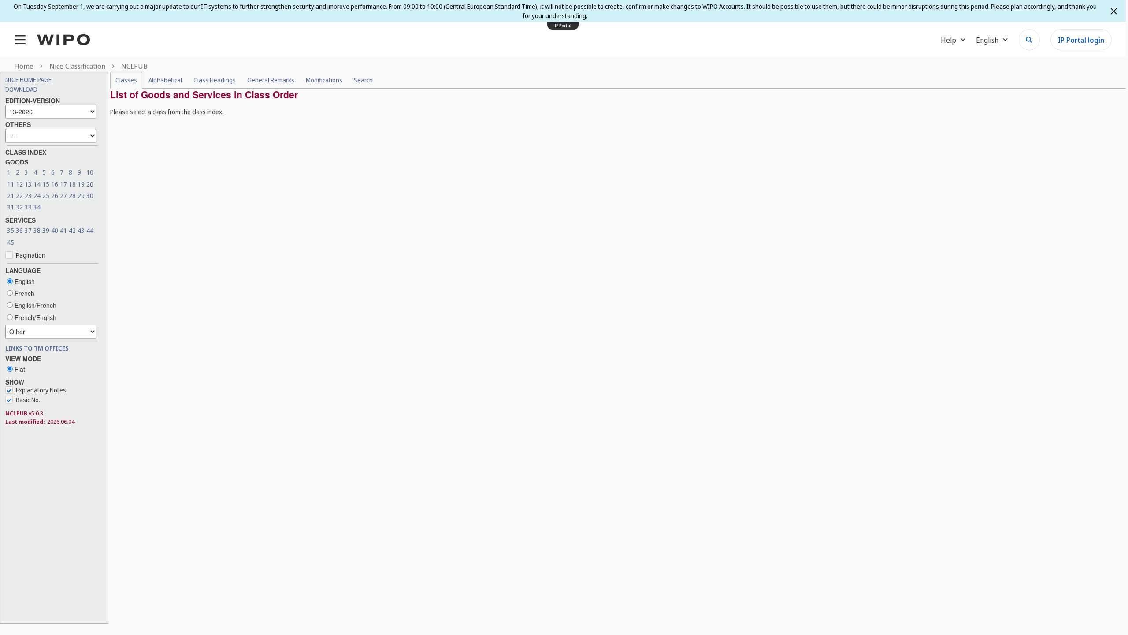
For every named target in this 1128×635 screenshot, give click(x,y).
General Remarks (270, 80)
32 (19, 207)
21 (10, 195)
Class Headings (214, 80)
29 (81, 195)
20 (89, 184)
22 (19, 195)
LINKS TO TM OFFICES (37, 348)
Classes (126, 80)
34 (37, 207)
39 (45, 230)
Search (363, 80)
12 (19, 184)
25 (45, 195)
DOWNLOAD (21, 89)
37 (28, 230)
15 (45, 184)
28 (72, 195)
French (23, 293)
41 (63, 230)
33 (28, 207)
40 (54, 230)
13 (28, 184)
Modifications (324, 80)
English (24, 281)
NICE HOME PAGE (28, 79)
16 (54, 184)
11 (10, 184)
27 (63, 195)
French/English (34, 317)
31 (10, 207)
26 (54, 195)
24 (37, 195)
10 (89, 172)
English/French (34, 305)
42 (72, 230)
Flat (19, 369)
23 (28, 195)
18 (72, 184)
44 (89, 230)
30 (89, 195)
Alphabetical (165, 80)
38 (37, 230)
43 (81, 230)
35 (10, 230)
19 (81, 184)
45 (10, 242)
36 (19, 230)
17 (63, 184)
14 (37, 184)
